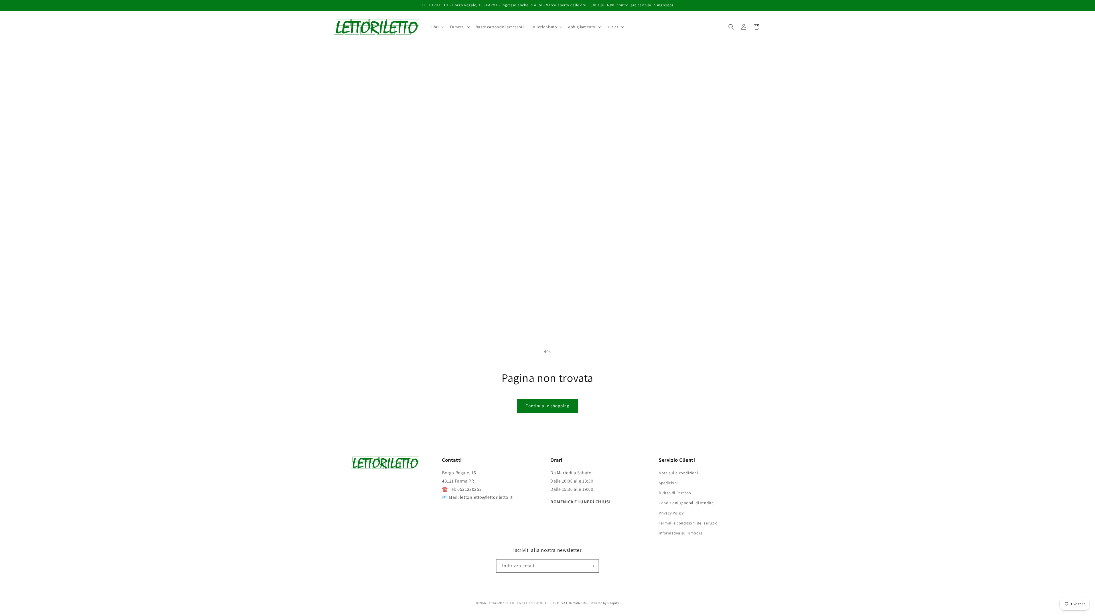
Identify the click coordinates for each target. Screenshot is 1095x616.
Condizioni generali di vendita (686, 502)
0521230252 (469, 489)
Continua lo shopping (547, 405)
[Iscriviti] (592, 566)
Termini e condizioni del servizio (688, 523)
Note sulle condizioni (678, 472)
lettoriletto (496, 603)
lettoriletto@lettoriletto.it (486, 497)
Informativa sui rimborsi (681, 533)
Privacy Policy (671, 513)
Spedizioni (668, 482)
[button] (437, 27)
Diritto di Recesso (675, 492)
